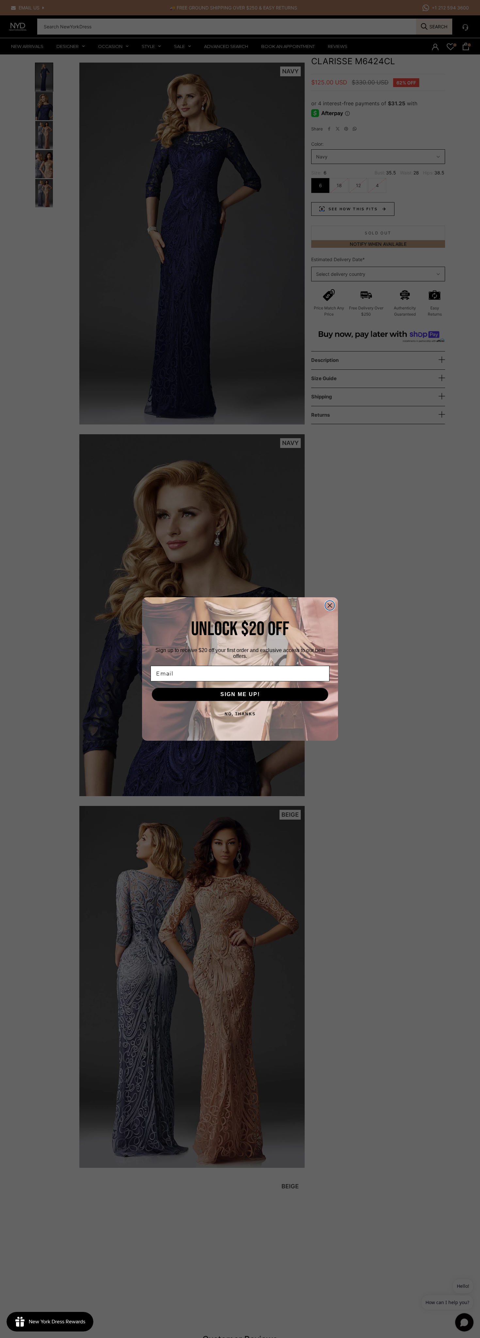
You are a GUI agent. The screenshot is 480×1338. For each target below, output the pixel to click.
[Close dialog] (330, 605)
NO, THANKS (240, 714)
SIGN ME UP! (240, 694)
